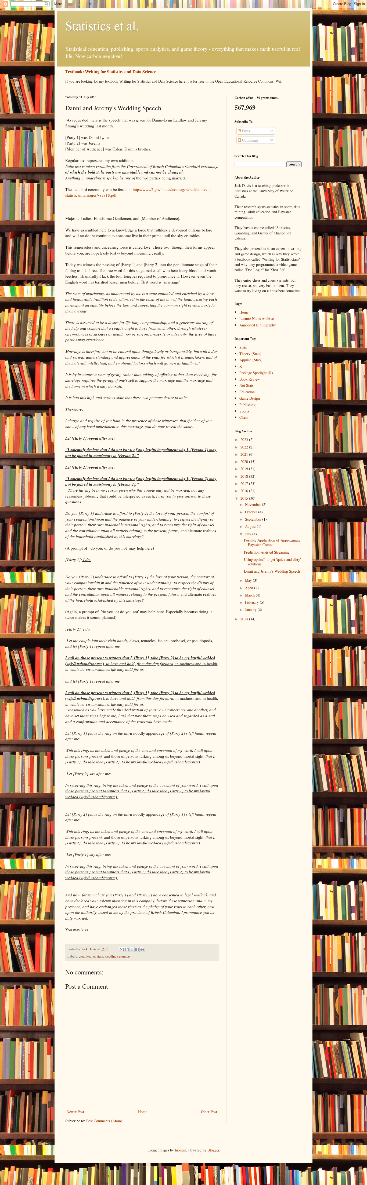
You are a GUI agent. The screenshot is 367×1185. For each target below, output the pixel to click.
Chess (243, 417)
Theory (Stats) (250, 353)
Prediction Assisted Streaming (267, 552)
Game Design (249, 398)
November (253, 504)
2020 (244, 461)
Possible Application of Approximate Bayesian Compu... (272, 542)
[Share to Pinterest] (142, 949)
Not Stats (246, 385)
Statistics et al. (102, 25)
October (251, 511)
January (251, 609)
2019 (244, 468)
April (249, 587)
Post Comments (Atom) (104, 1120)
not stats (97, 956)
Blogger (213, 1150)
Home (142, 1111)
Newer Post (75, 1111)
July (248, 533)
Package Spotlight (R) (256, 372)
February (252, 602)
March (250, 595)
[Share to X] (132, 949)
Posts (245, 130)
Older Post (209, 1111)
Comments (249, 140)
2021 (244, 454)
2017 (244, 483)
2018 (244, 476)
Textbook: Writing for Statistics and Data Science (110, 71)
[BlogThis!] (126, 949)
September (253, 519)
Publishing (247, 404)
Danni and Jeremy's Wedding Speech (272, 571)
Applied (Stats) (250, 359)
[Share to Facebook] (137, 949)
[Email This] (121, 949)
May (249, 580)
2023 (244, 439)
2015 (244, 498)
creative (84, 956)
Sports (244, 411)
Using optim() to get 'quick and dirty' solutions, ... (272, 561)
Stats (243, 347)
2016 (244, 490)
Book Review (249, 379)
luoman (180, 1150)
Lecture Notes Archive (256, 318)
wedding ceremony (118, 956)
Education (247, 391)
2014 (244, 618)
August (251, 526)
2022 (244, 447)
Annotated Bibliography (257, 324)
